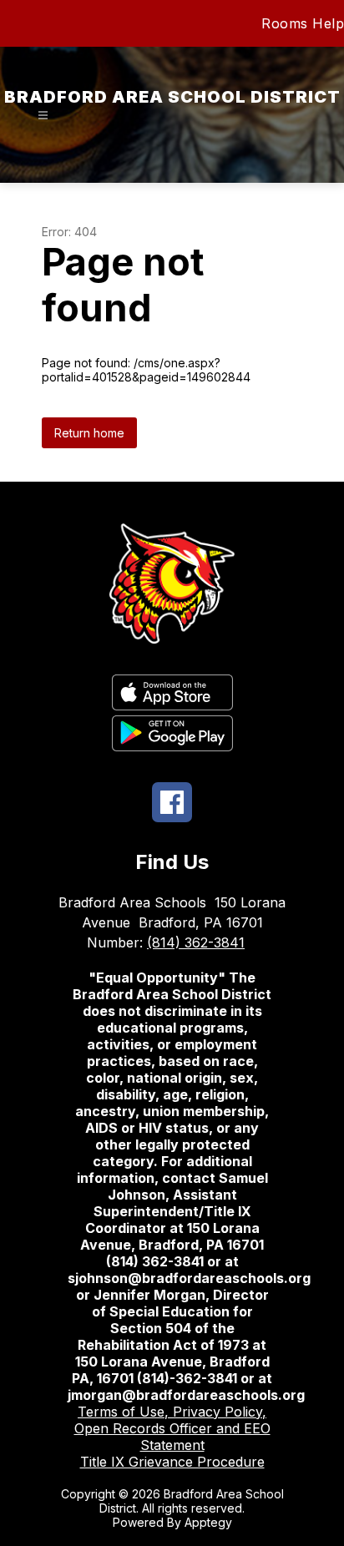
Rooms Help (302, 23)
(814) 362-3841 (196, 942)
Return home (89, 433)
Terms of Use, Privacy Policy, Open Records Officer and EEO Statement (172, 1428)
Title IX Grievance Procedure (172, 1461)
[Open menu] (43, 115)
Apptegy (208, 1522)
